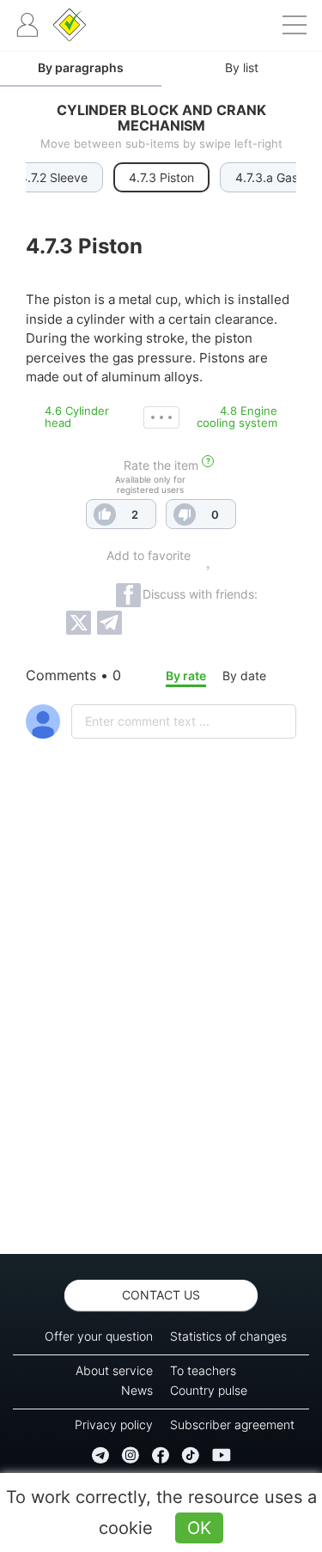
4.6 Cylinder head (77, 416)
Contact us (161, 1294)
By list (241, 67)
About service (114, 1370)
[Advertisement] (161, 1041)
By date (244, 675)
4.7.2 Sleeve (54, 177)
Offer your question (99, 1336)
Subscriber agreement (232, 1424)
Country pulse (208, 1390)
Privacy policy (114, 1424)
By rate (186, 675)
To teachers (203, 1370)
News (137, 1390)
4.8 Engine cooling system (237, 416)
